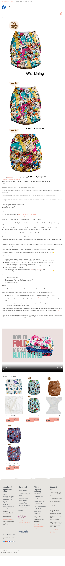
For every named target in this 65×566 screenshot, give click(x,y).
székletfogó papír (38, 297)
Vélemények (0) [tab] (21, 216)
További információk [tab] (12, 216)
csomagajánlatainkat (7, 519)
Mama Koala (16, 177)
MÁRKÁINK (9, 177)
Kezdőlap (4, 177)
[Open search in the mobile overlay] (9, 7)
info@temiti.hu (5, 1)
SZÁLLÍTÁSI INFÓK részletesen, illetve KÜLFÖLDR (54, 531)
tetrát (38, 269)
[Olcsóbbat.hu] (23, 531)
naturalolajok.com (26, 522)
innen (59, 310)
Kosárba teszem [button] (12, 419)
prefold (41, 269)
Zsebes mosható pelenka (14, 179)
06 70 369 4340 (12, 1)
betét (32, 269)
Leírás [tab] (6, 216)
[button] (32, 17)
